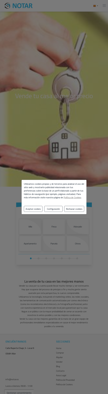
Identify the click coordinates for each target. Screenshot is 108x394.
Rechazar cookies (74, 209)
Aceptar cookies (33, 209)
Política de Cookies (72, 197)
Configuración (53, 209)
